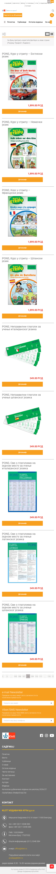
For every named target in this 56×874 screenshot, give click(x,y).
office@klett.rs (21, 849)
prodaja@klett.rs (16, 858)
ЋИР (52, 1)
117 (53, 676)
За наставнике (8, 775)
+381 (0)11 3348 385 (22, 827)
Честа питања (8, 772)
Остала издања (36, 22)
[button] (4, 22)
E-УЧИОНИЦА (30, 3)
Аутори (5, 782)
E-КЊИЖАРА (7, 3)
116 (49, 676)
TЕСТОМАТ (28, 6)
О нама (5, 765)
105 (15, 676)
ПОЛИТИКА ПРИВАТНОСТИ (14, 793)
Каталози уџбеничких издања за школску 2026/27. (24, 789)
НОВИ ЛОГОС (16, 3)
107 (23, 676)
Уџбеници (21, 22)
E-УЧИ (36, 3)
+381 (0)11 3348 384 (21, 824)
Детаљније (22, 111)
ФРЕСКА (23, 3)
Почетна (11, 22)
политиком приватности (11, 698)
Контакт (5, 779)
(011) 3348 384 (33, 841)
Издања (5, 786)
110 (36, 676)
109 (32, 676)
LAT (49, 1)
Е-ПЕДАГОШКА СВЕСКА (45, 3)
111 (40, 676)
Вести (4, 758)
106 (19, 676)
